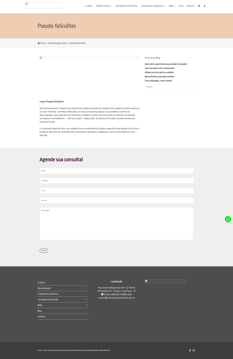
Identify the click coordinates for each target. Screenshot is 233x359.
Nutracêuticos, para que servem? (159, 76)
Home (43, 43)
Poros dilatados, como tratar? (158, 80)
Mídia (40, 305)
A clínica (41, 282)
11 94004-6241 (125, 294)
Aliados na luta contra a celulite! (159, 72)
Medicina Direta (79, 350)
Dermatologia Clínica (57, 43)
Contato (41, 316)
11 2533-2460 (109, 294)
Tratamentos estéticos (48, 294)
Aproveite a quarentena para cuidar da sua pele (166, 64)
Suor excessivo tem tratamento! (159, 68)
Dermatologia (44, 288)
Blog (40, 311)
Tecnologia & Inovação (48, 299)
